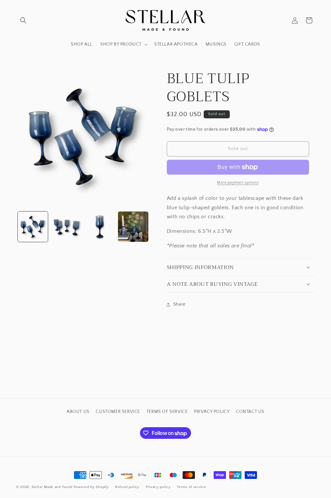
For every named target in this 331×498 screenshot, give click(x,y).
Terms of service (191, 487)
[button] (23, 20)
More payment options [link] (238, 182)
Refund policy (127, 487)
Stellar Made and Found (52, 487)
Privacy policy (158, 487)
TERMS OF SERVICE (167, 411)
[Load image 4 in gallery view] (133, 226)
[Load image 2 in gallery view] (66, 226)
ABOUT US (78, 411)
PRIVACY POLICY (212, 411)
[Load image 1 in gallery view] (33, 226)
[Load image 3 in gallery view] (100, 226)
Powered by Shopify (91, 487)
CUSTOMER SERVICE (118, 411)
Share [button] (179, 304)
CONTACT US (250, 411)
